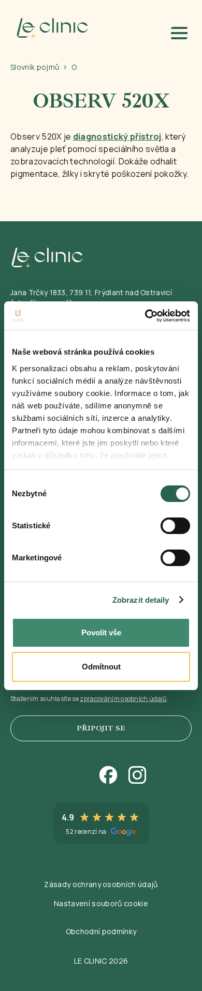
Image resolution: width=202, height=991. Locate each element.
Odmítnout (101, 666)
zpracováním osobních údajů (123, 698)
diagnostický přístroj (117, 136)
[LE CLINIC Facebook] (109, 776)
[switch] (175, 525)
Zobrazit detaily (140, 600)
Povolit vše (101, 632)
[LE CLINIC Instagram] (138, 776)
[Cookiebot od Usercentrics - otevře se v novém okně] (145, 316)
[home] (49, 29)
